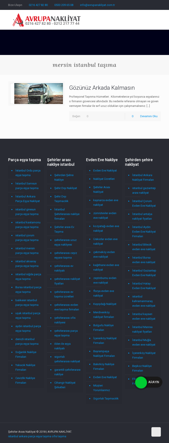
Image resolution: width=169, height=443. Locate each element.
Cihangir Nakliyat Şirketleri (64, 385)
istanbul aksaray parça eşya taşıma (27, 264)
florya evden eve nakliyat (103, 293)
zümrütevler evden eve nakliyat (104, 215)
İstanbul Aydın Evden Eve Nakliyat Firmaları (144, 231)
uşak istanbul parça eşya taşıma (27, 315)
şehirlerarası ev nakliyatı (63, 268)
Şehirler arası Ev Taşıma (64, 229)
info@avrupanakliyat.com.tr (97, 5)
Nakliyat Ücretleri (104, 178)
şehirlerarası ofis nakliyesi (64, 320)
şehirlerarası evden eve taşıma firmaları (66, 307)
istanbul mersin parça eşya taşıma (27, 251)
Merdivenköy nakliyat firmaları (103, 315)
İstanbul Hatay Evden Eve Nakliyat (144, 286)
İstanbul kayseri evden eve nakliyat (143, 316)
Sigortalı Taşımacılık (106, 398)
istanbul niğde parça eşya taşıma (28, 277)
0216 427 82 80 (38, 5)
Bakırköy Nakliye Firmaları (103, 366)
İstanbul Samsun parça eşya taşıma (27, 186)
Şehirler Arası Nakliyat (101, 189)
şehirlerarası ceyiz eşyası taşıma (65, 255)
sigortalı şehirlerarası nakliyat (67, 359)
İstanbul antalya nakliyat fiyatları (142, 216)
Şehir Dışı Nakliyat (65, 188)
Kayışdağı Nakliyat (104, 304)
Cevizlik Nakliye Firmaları (25, 380)
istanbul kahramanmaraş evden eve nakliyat (143, 301)
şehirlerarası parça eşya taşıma (66, 333)
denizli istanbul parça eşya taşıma (27, 341)
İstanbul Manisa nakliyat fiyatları (142, 329)
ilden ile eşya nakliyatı (62, 346)
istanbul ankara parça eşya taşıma (29, 436)
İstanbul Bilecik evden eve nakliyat (143, 247)
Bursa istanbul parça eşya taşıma (28, 290)
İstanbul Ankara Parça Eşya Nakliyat (27, 199)
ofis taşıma (59, 436)
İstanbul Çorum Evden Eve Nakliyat (144, 203)
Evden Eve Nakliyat (105, 170)
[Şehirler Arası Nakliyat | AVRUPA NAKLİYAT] (47, 20)
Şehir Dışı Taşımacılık (61, 199)
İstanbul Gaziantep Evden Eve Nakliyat (144, 273)
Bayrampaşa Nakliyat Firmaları (104, 353)
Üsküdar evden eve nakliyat (105, 241)
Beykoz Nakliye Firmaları (142, 368)
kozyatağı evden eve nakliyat (106, 228)
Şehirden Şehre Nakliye (63, 177)
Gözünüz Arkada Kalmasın (102, 87)
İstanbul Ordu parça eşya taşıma (27, 173)
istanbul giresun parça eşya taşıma (27, 212)
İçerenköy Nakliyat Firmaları (105, 341)
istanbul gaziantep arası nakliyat (144, 190)
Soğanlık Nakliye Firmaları (25, 354)
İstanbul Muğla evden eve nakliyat (143, 342)
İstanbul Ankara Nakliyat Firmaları (143, 177)
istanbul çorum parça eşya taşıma (27, 238)
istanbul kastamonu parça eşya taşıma (27, 225)
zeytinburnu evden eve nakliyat (104, 280)
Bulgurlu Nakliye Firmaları (103, 328)
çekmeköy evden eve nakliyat (104, 254)
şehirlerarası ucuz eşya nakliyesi (65, 242)
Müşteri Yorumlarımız (101, 388)
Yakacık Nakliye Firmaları (25, 367)
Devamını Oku (149, 116)
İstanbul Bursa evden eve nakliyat (143, 260)
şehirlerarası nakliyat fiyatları (67, 281)
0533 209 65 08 (63, 5)
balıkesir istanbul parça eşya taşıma (27, 302)
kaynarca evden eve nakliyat (105, 202)
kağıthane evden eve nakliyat (106, 267)
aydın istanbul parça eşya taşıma (28, 328)
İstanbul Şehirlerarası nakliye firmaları (66, 214)
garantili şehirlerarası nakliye (67, 372)
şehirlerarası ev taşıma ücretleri (64, 294)
